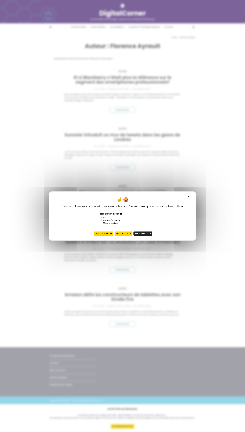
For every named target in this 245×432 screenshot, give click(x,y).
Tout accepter (103, 233)
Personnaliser (143, 233)
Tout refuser (123, 233)
